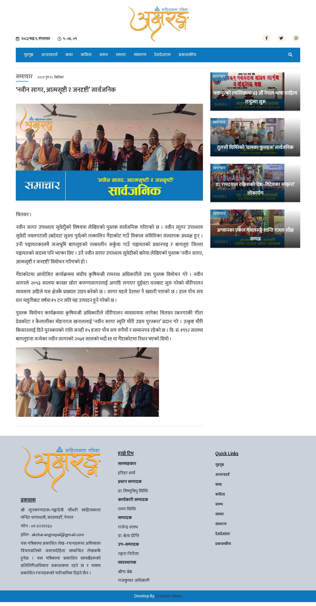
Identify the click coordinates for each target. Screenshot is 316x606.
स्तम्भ (103, 55)
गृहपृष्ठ (28, 55)
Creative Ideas (168, 596)
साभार (121, 55)
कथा (69, 55)
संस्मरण (140, 55)
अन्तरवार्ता (49, 55)
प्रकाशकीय (187, 55)
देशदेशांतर (162, 55)
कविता (86, 55)
